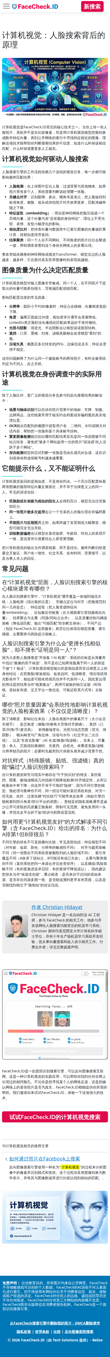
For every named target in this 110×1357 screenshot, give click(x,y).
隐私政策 (24, 1331)
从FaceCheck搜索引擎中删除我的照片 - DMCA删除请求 (55, 1323)
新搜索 (92, 6)
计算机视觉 (70, 1167)
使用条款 (42, 1331)
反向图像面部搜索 (79, 1331)
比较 (57, 1331)
